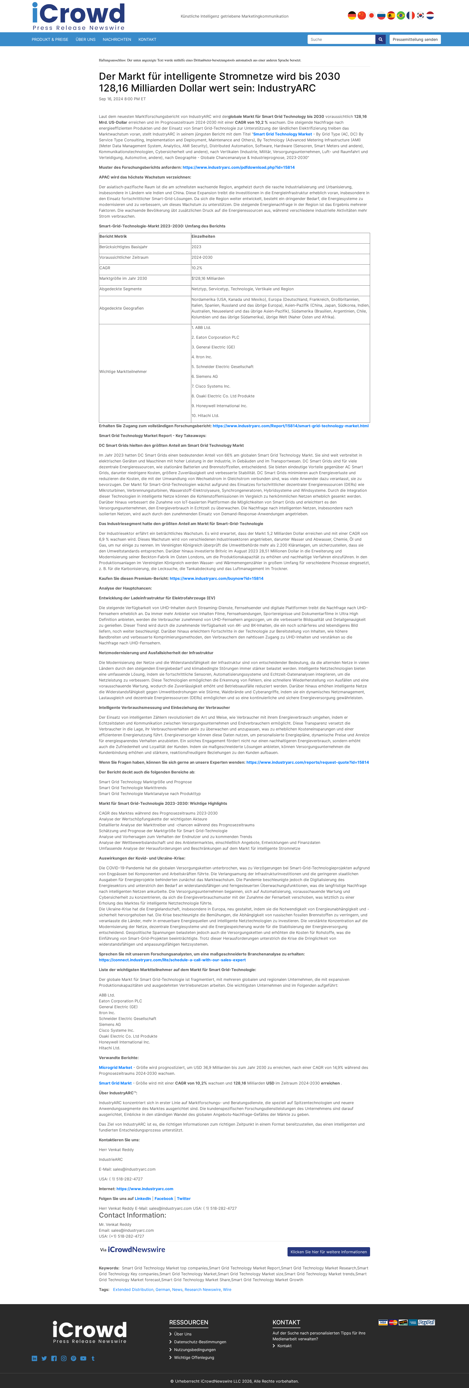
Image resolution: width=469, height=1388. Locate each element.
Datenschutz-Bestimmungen (200, 1341)
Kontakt (147, 39)
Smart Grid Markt (115, 1083)
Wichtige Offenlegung (194, 1357)
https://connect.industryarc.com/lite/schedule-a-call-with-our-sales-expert (172, 959)
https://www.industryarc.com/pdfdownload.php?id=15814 (239, 167)
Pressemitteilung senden (415, 39)
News (177, 1289)
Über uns (86, 39)
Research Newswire (203, 1289)
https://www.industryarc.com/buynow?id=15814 (217, 578)
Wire (227, 1289)
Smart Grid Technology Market (282, 134)
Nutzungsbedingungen (195, 1349)
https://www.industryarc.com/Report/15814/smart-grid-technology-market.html (291, 425)
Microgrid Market (115, 1067)
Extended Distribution (133, 1289)
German (163, 1289)
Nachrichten (117, 39)
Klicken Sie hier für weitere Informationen (329, 1251)
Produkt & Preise (50, 39)
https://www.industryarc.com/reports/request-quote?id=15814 (307, 762)
